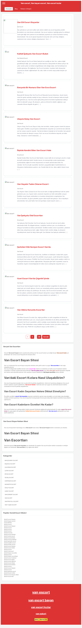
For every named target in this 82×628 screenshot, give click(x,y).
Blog (16, 9)
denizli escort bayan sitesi (11, 574)
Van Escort (20, 26)
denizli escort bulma (9, 564)
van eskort (41, 614)
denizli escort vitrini (9, 573)
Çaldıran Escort (10, 467)
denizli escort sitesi (9, 548)
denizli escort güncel (10, 561)
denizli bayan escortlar (10, 553)
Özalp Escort (9, 487)
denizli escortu (8, 532)
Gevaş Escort (9, 477)
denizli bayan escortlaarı (11, 556)
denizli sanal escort (9, 536)
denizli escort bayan (9, 519)
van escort (41, 592)
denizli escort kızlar (9, 538)
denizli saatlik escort (10, 543)
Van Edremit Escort (22, 58)
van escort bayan (41, 600)
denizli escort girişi (9, 559)
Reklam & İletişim (25, 9)
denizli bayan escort (9, 521)
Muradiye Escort (10, 484)
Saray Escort (9, 491)
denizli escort (8, 524)
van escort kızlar (41, 607)
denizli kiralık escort (9, 544)
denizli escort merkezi (10, 558)
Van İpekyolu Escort (11, 501)
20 (39, 337)
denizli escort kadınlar (10, 539)
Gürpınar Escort (10, 481)
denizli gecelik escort (10, 541)
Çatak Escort (9, 470)
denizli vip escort (9, 551)
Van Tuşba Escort (11, 505)
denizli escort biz (9, 576)
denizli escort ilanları (10, 534)
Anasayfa (9, 9)
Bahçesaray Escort (11, 460)
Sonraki (46, 337)
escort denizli (8, 522)
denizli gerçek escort (10, 571)
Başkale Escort (10, 464)
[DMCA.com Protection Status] (41, 620)
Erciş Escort (20, 155)
